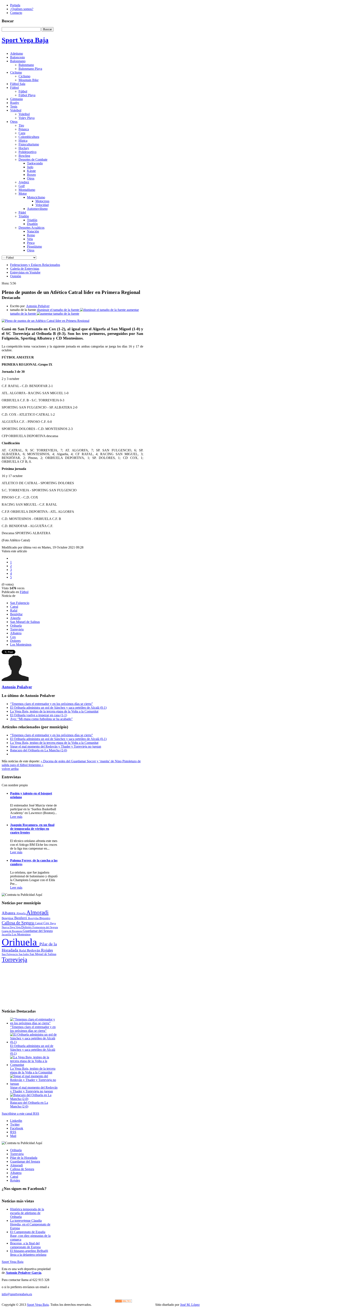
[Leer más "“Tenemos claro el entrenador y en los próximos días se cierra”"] (34, 1023)
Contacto (16, 13)
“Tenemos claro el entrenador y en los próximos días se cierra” (51, 704)
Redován (34, 950)
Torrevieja (17, 629)
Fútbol (24, 592)
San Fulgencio (19, 603)
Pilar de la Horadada (23, 1157)
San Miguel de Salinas (25, 622)
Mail (13, 1136)
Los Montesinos (20, 644)
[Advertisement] (30, 984)
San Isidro (24, 954)
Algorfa (15, 618)
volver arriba (10, 769)
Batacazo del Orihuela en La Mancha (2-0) (38, 750)
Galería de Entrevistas (24, 268)
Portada (15, 5)
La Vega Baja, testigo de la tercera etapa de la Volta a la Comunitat (54, 711)
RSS (13, 1132)
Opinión (15, 276)
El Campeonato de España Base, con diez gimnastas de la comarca (30, 1235)
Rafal (13, 610)
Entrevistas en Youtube (25, 272)
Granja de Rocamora (12, 931)
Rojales (47, 950)
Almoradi (37, 912)
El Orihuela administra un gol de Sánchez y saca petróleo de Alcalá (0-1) (58, 707)
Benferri (21, 918)
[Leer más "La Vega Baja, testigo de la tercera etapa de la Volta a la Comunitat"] (34, 1065)
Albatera (15, 633)
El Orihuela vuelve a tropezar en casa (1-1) (38, 715)
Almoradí (16, 1165)
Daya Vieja (15, 927)
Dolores (15, 640)
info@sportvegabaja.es (17, 1294)
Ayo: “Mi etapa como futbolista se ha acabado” (41, 719)
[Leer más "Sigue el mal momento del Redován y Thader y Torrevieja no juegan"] (34, 1083)
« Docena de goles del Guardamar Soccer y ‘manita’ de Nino (81, 761)
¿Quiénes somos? (21, 9)
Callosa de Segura (18, 922)
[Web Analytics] (123, 1301)
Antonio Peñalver (38, 306)
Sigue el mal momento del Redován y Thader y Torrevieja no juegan (55, 746)
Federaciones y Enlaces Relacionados (35, 265)
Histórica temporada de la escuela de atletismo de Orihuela (27, 1213)
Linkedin (16, 1120)
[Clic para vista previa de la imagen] (45, 321)
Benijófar (16, 614)
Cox (13, 637)
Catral (14, 606)
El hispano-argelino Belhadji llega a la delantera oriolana (29, 1252)
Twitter (15, 1124)
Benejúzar (8, 918)
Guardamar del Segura (38, 931)
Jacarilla (7, 934)
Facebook (16, 1128)
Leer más (16, 816)
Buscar (47, 29)
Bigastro (44, 918)
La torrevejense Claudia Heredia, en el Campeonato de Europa (30, 1224)
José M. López (190, 1304)
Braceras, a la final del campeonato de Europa (25, 1245)
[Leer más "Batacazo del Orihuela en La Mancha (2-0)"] (34, 1099)
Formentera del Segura (45, 927)
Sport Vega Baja (12, 1262)
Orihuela (16, 625)
